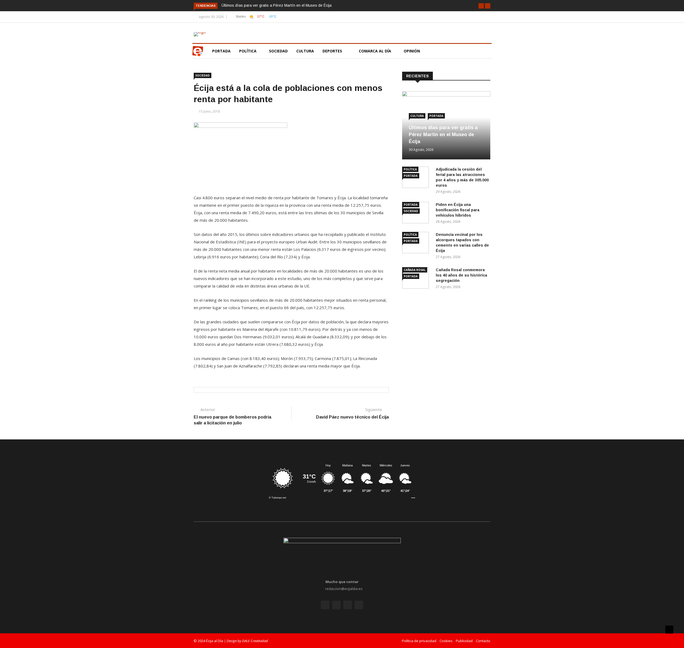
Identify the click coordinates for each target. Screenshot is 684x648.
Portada (221, 50)
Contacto (483, 640)
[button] (481, 6)
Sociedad (278, 50)
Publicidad (464, 640)
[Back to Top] (669, 630)
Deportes (332, 50)
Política (248, 50)
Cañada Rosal (415, 270)
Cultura (305, 50)
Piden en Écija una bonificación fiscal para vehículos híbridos (457, 209)
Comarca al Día (375, 50)
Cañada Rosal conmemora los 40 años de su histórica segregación (461, 275)
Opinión (412, 50)
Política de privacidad (419, 640)
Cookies (446, 640)
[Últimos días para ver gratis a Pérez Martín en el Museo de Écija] (446, 95)
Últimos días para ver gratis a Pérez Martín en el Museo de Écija (276, 5)
